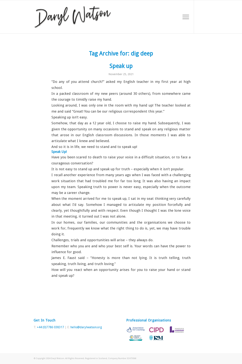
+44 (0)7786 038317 (50, 327)
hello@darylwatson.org (86, 327)
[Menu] (184, 16)
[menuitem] (184, 16)
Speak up (121, 66)
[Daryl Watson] (73, 16)
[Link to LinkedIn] (205, 16)
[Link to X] (200, 16)
